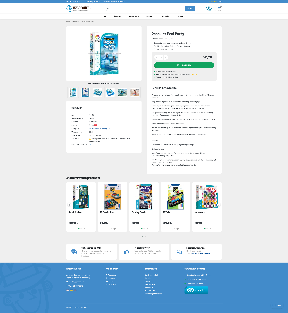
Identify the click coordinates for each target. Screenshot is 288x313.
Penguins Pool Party (87, 21)
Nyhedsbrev (112, 284)
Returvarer (149, 287)
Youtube (111, 281)
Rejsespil (76, 21)
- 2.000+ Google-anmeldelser (176, 74)
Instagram (111, 278)
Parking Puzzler (139, 212)
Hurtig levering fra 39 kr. (76, 1)
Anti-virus (200, 212)
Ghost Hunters (75, 212)
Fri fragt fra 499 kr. (94, 1)
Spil (105, 16)
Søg (191, 8)
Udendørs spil (134, 16)
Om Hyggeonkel (151, 275)
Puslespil (117, 16)
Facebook (111, 275)
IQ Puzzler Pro (107, 212)
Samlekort (150, 16)
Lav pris (181, 16)
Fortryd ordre (150, 290)
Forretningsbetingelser (153, 294)
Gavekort (148, 281)
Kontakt (148, 278)
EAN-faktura (150, 284)
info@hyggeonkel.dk (201, 253)
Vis (90, 145)
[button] (142, 237)
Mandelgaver (105, 129)
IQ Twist (167, 212)
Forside (68, 21)
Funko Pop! (166, 16)
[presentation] (69, 204)
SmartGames (94, 129)
